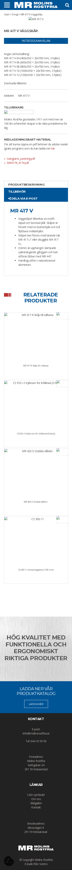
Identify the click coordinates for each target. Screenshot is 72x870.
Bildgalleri (36, 803)
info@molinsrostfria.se (36, 733)
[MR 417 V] (36, 19)
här (53, 148)
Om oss (36, 799)
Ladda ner (36, 704)
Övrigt (15, 14)
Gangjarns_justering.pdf (20, 158)
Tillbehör (17, 191)
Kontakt (36, 807)
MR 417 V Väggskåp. (32, 14)
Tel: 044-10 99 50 (36, 741)
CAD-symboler (36, 795)
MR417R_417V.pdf (17, 163)
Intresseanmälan (36, 41)
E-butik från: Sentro (36, 864)
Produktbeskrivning (26, 184)
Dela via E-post (24, 198)
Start (6, 14)
